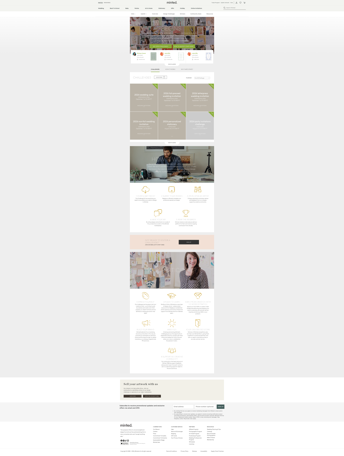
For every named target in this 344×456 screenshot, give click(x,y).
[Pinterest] (124, 441)
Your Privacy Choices (177, 438)
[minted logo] (172, 2)
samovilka (167, 53)
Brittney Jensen (141, 53)
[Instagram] (128, 441)
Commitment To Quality (159, 436)
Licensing (191, 444)
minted (100, 2)
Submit (143, 14)
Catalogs (209, 431)
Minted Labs (156, 442)
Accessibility (203, 451)
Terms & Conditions (171, 451)
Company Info (157, 426)
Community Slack (195, 14)
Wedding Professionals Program (195, 439)
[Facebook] (121, 441)
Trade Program (216, 2)
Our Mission (156, 429)
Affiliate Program (193, 429)
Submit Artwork (225, 2)
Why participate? (187, 69)
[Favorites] (240, 2)
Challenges (155, 69)
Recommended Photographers (211, 434)
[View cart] (244, 2)
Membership (210, 440)
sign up (189, 242)
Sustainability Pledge (158, 440)
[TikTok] (126, 441)
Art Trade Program (194, 433)
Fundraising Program (195, 436)
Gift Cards (174, 436)
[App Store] (124, 444)
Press (154, 433)
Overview (155, 14)
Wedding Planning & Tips (214, 429)
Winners (182, 14)
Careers (155, 431)
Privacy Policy (184, 451)
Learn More (133, 396)
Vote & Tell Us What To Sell (152, 396)
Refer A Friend (211, 437)
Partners (192, 426)
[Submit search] (224, 8)
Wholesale (192, 442)
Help (172, 429)
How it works (170, 69)
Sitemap (194, 451)
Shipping (173, 433)
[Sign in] (236, 2)
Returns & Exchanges (177, 431)
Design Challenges (169, 14)
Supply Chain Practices (217, 451)
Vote (231, 2)
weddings (107, 2)
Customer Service (176, 426)
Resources (209, 14)
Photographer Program (195, 431)
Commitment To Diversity (160, 438)
